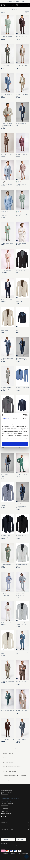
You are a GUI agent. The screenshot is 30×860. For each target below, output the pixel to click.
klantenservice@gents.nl (7, 803)
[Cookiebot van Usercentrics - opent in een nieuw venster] (22, 415)
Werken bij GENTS (6, 813)
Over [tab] (24, 418)
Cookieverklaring (13, 853)
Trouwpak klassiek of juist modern (12, 766)
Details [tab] (15, 418)
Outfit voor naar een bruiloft (10, 771)
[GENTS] (15, 5)
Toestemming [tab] (5, 418)
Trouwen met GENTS (8, 753)
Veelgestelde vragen (6, 790)
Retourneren (4, 794)
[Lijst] (28, 12)
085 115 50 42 (4, 805)
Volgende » (17, 749)
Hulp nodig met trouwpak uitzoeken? (13, 780)
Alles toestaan (15, 444)
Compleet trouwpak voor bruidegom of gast (15, 775)
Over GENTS (4, 811)
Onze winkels (4, 808)
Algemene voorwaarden (23, 853)
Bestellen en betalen (6, 792)
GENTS (5, 843)
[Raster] (26, 12)
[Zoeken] (4, 5)
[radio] (2, 182)
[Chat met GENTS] (26, 856)
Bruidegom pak (7, 758)
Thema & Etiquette (8, 762)
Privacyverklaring (4, 853)
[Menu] (1, 5)
